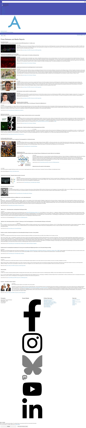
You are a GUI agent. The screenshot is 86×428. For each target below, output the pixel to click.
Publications (4, 12)
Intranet (73, 302)
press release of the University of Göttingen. (29, 63)
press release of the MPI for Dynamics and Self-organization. (32, 50)
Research (3, 9)
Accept (8, 426)
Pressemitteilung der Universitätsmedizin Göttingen (32, 182)
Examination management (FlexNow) (49, 301)
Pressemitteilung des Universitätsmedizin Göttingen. (24, 193)
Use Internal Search (5, 5)
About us (3, 7)
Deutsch (83, 35)
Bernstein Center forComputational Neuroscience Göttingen (7, 32)
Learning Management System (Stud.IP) (50, 302)
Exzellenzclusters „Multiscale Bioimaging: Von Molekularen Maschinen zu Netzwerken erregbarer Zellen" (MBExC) (42, 250)
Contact (3, 14)
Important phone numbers (76, 301)
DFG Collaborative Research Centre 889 (42, 121)
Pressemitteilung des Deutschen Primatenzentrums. (16, 134)
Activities (3, 11)
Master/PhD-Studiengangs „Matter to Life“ (33, 212)
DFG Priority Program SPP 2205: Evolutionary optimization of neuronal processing (35, 287)
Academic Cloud (49, 304)
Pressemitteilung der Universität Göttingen (14, 228)
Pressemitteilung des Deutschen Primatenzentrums (16, 205)
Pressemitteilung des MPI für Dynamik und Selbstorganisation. (49, 162)
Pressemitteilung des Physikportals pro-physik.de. (16, 110)
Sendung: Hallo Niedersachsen (14, 171)
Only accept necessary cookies (23, 426)
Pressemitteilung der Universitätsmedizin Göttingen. (16, 253)
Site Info (73, 304)
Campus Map (74, 303)
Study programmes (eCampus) (49, 299)
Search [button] (79, 35)
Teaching (3, 10)
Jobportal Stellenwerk (47, 306)
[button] (2, 33)
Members (3, 8)
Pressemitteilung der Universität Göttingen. (30, 146)
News (3, 13)
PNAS (55, 121)
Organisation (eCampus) (48, 300)
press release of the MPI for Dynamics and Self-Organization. (16, 265)
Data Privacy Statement (76, 299)
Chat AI (45, 304)
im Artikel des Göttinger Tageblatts (31, 243)
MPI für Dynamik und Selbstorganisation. (21, 217)
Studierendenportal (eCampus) (49, 303)
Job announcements (47, 305)
